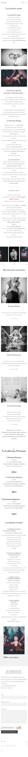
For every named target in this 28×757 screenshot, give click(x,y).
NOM (3, 694)
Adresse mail (6, 702)
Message (4, 709)
